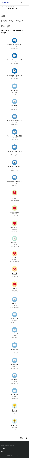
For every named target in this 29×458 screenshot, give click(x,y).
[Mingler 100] (14, 86)
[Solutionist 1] (14, 406)
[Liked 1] (14, 254)
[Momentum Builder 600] (14, 177)
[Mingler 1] (14, 299)
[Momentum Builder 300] (14, 132)
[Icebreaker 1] (14, 238)
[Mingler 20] (14, 345)
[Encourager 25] (14, 208)
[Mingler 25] (14, 360)
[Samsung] (5, 2)
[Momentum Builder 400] (14, 147)
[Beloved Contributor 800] (14, 56)
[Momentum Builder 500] (14, 162)
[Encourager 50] (14, 223)
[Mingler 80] (14, 101)
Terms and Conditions (7, 446)
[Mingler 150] (14, 330)
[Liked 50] (14, 284)
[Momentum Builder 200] (14, 116)
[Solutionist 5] (14, 421)
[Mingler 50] (14, 391)
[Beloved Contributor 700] (14, 40)
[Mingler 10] (14, 314)
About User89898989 (8, 7)
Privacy (3, 449)
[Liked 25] (14, 269)
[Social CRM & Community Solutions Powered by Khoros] (23, 437)
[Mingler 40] (14, 375)
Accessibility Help (6, 443)
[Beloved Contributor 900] (14, 71)
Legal (2, 451)
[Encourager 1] (14, 193)
